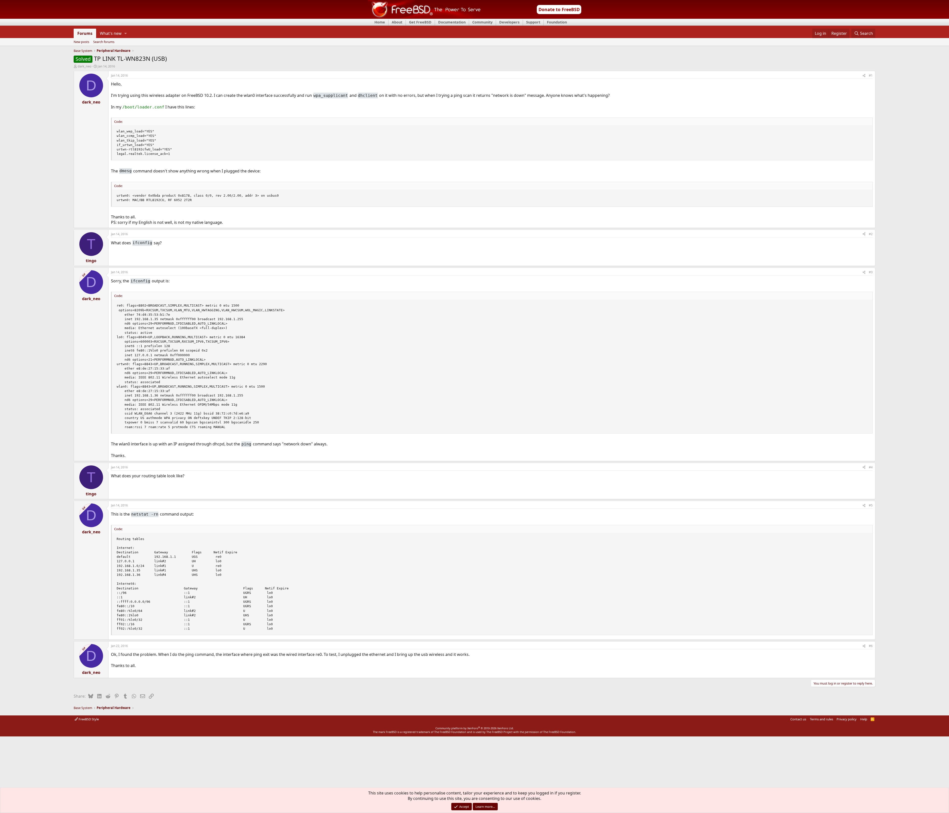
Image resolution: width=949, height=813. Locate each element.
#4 (871, 467)
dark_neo (84, 66)
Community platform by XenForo (474, 728)
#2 (871, 234)
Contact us (798, 719)
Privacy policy (847, 719)
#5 (871, 505)
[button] (125, 33)
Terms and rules (821, 719)
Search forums (103, 42)
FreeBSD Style (88, 719)
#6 (871, 646)
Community (482, 22)
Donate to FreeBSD (559, 9)
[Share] (864, 76)
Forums (84, 33)
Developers (509, 22)
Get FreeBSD (420, 22)
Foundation (557, 22)
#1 (871, 75)
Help (863, 719)
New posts (81, 42)
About (397, 22)
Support (533, 22)
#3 (871, 272)
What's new (111, 33)
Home (379, 22)
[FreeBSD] (424, 17)
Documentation (452, 22)
